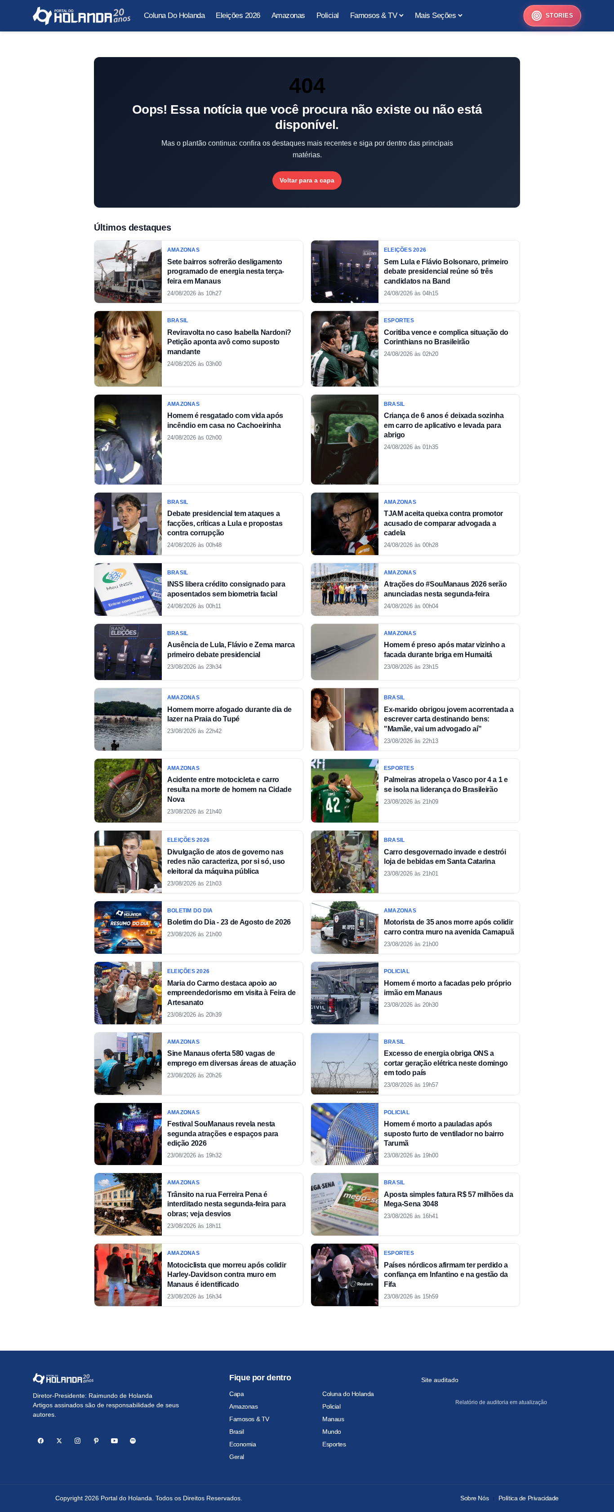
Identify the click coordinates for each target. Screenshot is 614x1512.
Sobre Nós (474, 1498)
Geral (236, 1456)
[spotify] (133, 1441)
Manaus (333, 1419)
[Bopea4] (81, 16)
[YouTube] (114, 1441)
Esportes (334, 1444)
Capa (236, 1393)
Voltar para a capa (307, 180)
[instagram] (77, 1441)
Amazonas (243, 1406)
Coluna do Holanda (348, 1393)
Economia (242, 1444)
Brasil (236, 1431)
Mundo (331, 1431)
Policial (331, 1406)
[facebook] (41, 1441)
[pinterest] (96, 1441)
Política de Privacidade (528, 1498)
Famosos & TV (249, 1419)
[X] (59, 1441)
